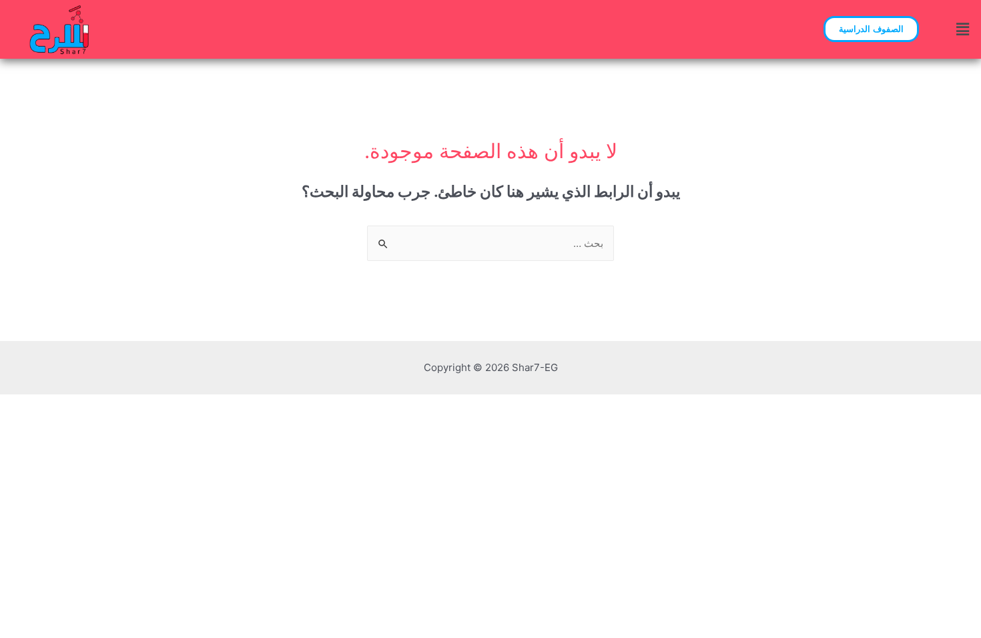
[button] (871, 29)
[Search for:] (490, 243)
